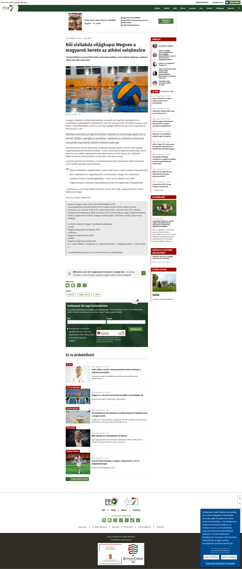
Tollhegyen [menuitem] (220, 8)
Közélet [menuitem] (157, 8)
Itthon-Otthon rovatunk (162, 299)
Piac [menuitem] (201, 8)
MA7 (103, 510)
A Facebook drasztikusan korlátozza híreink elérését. (88, 310)
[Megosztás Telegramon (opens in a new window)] (79, 285)
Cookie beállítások (144, 527)
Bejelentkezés (203, 2)
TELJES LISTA (158, 190)
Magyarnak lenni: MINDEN (131, 18)
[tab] (155, 91)
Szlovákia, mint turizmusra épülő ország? (165, 83)
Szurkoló (136, 510)
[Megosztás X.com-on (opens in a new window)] (84, 285)
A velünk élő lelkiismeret (130, 25)
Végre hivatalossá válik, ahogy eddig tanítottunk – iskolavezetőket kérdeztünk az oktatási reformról (167, 73)
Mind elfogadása (229, 557)
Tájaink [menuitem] (166, 8)
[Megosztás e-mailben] (67, 285)
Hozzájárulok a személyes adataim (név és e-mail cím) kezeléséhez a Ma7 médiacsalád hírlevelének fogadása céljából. (81, 335)
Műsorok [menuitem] (231, 8)
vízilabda (70, 295)
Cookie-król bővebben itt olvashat (220, 563)
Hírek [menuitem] (175, 8)
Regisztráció (218, 2)
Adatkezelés (128, 527)
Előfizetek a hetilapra (166, 21)
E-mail (109, 319)
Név (68, 319)
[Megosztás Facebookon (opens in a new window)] (73, 285)
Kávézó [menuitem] (209, 8)
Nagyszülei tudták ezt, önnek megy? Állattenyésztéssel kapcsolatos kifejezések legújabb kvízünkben (163, 223)
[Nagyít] (240, 498)
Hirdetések (160, 527)
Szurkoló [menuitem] (192, 8)
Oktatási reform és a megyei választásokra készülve (162, 257)
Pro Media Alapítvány (99, 527)
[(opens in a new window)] (104, 520)
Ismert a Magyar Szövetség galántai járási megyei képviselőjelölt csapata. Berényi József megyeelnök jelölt (167, 55)
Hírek (113, 510)
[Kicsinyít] (240, 503)
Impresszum (82, 527)
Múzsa (124, 510)
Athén (97, 295)
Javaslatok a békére (166, 46)
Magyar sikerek (84, 295)
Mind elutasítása (211, 557)
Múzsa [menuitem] (183, 8)
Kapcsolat (115, 527)
